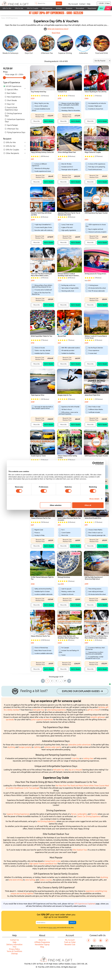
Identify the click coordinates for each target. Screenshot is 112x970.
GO (59, 3)
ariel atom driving (16, 880)
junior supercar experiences (42, 719)
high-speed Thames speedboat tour (43, 864)
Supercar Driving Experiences (18, 814)
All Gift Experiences (13, 86)
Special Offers (12, 89)
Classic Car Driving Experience (89, 816)
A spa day (75, 758)
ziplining (37, 747)
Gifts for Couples (12, 150)
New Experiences (14, 97)
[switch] (44, 491)
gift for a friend (93, 710)
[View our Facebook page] (88, 940)
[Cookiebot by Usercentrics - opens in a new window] (94, 463)
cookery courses (45, 880)
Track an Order (70, 942)
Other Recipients (12, 153)
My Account (73, 4)
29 (65, 681)
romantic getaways (97, 717)
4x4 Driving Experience (46, 821)
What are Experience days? (57, 29)
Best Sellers (11, 93)
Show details (94, 499)
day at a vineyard (75, 770)
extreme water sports (52, 747)
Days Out (10, 104)
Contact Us (14, 940)
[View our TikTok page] (106, 940)
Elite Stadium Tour (80, 850)
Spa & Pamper (12, 125)
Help (88, 4)
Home (3, 18)
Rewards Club (70, 944)
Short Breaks (12, 100)
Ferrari (73, 814)
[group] (10, 45)
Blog (42, 947)
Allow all (88, 505)
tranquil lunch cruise (53, 861)
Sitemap (14, 953)
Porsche (94, 814)
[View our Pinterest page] (100, 940)
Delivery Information (14, 944)
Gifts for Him (11, 142)
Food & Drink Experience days (11, 108)
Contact (82, 4)
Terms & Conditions (14, 951)
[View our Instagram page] (94, 940)
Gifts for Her (11, 146)
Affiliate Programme (42, 942)
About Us (42, 940)
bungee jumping (25, 747)
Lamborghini (82, 814)
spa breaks (10, 719)
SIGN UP (72, 922)
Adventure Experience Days (15, 120)
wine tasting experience (56, 710)
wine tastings (30, 880)
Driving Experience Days (13, 114)
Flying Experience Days (16, 132)
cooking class (88, 758)
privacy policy (53, 927)
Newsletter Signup (42, 944)
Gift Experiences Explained (84, 904)
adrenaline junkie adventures (79, 745)
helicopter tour (39, 710)
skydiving (11, 747)
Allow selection (55, 505)
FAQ (14, 947)
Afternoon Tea (12, 129)
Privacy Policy (14, 949)
